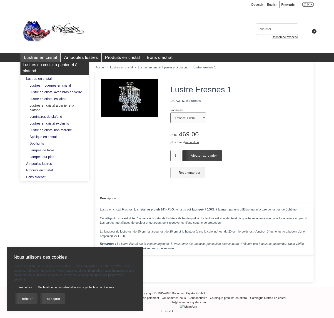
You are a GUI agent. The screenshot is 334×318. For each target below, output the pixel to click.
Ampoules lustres (81, 57)
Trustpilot (167, 311)
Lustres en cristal (40, 57)
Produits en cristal (122, 57)
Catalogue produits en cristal (228, 298)
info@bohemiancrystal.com (188, 302)
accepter (53, 298)
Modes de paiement (146, 298)
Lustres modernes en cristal (50, 85)
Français (288, 4)
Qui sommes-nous (174, 298)
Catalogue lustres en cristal (268, 298)
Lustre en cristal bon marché (51, 130)
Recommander (189, 172)
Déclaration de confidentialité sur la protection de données (75, 287)
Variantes (176, 110)
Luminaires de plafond (46, 116)
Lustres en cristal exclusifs (49, 123)
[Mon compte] (303, 31)
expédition (192, 142)
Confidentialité (198, 298)
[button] (311, 31)
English (272, 4)
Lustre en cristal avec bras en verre (56, 92)
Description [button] (108, 198)
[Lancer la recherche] (293, 29)
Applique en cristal (43, 137)
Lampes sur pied (42, 157)
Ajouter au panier (204, 155)
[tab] (105, 198)
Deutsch (257, 4)
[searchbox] (272, 29)
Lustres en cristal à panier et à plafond (50, 68)
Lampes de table (42, 150)
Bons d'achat (159, 57)
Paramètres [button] (24, 287)
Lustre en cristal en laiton (48, 99)
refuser (27, 298)
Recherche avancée (285, 37)
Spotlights (37, 143)
